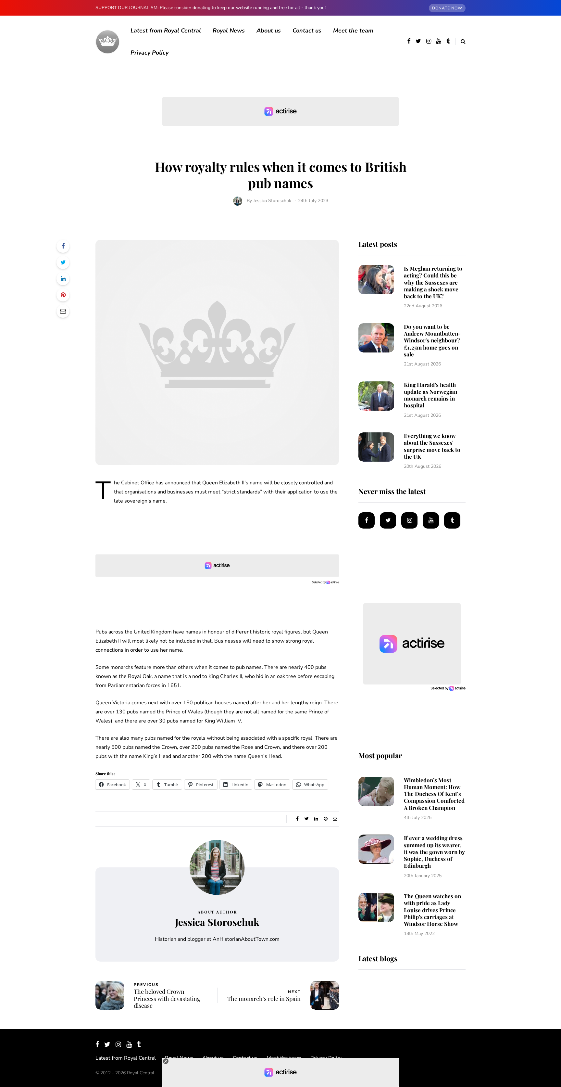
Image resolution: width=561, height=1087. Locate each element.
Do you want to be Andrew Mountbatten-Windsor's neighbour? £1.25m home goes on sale (432, 340)
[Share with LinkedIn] (62, 278)
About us (268, 30)
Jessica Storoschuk (272, 201)
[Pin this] (62, 294)
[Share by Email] (62, 311)
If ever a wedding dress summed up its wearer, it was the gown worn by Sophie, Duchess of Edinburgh (434, 851)
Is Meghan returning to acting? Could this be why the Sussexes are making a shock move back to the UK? (433, 282)
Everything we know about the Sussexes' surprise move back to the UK (432, 446)
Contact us (307, 30)
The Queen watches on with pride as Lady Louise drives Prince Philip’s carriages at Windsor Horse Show (432, 909)
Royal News (229, 30)
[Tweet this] (62, 262)
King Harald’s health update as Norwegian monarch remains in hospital (430, 395)
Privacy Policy (149, 53)
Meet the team (353, 30)
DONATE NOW (447, 8)
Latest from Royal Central (166, 30)
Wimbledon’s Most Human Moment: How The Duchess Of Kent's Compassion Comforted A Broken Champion (434, 793)
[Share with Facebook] (62, 246)
